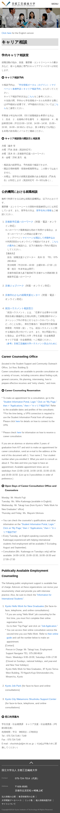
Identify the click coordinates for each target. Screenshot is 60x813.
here (18, 421)
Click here (7, 33)
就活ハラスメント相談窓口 (19, 308)
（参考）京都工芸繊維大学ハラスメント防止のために (31, 343)
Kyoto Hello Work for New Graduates (25, 606)
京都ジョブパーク (14, 285)
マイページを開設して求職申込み (38, 238)
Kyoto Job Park (13, 685)
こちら (31, 96)
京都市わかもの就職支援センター (22, 295)
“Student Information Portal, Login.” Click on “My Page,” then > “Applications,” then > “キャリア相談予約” (29, 528)
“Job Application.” (49, 626)
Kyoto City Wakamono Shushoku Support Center (30, 699)
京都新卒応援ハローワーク (19, 221)
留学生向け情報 (44, 210)
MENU (55, 3)
